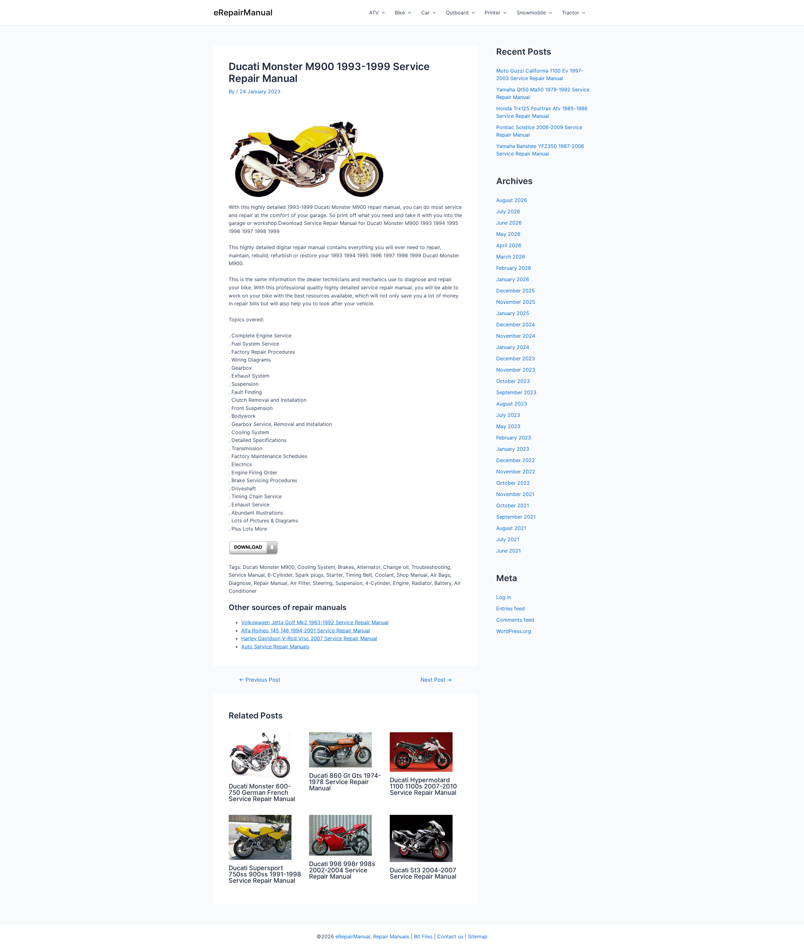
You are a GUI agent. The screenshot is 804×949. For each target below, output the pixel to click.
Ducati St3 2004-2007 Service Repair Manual (423, 873)
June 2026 (509, 223)
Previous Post (259, 679)
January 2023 (512, 449)
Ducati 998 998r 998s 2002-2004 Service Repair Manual (342, 870)
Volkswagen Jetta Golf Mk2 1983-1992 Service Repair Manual (314, 622)
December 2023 (515, 358)
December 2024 (515, 324)
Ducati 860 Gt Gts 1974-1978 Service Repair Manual (345, 782)
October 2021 (512, 505)
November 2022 (515, 471)
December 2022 (515, 460)
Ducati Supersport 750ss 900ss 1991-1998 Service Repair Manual (265, 874)
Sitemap (477, 936)
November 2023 (515, 370)
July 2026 (508, 211)
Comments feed (515, 620)
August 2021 (511, 528)
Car (425, 12)
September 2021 (515, 517)
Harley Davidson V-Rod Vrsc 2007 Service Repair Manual (309, 638)
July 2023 (508, 415)
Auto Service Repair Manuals (275, 646)
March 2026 (510, 257)
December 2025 (515, 290)
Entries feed (510, 608)
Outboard (457, 12)
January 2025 (512, 313)
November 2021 (515, 494)
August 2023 (511, 404)
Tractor (570, 12)
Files (427, 936)
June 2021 (508, 551)
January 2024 (512, 347)
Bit (417, 936)
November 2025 (515, 302)
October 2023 (513, 381)
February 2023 (513, 437)
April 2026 (508, 245)
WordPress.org (513, 631)
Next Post (436, 679)
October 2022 (513, 483)
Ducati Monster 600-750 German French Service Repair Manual (262, 793)
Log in (503, 597)
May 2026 (508, 234)
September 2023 (516, 392)
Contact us (450, 936)
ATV (374, 12)
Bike (400, 12)
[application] (382, 12)
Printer (492, 12)
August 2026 (511, 200)
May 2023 (508, 426)
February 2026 (513, 268)
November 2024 (515, 336)
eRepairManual (243, 12)
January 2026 (512, 279)
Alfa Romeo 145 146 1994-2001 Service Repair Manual (305, 630)
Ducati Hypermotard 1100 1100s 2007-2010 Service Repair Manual (423, 786)
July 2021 (507, 539)
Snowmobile (531, 12)
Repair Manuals (391, 936)
